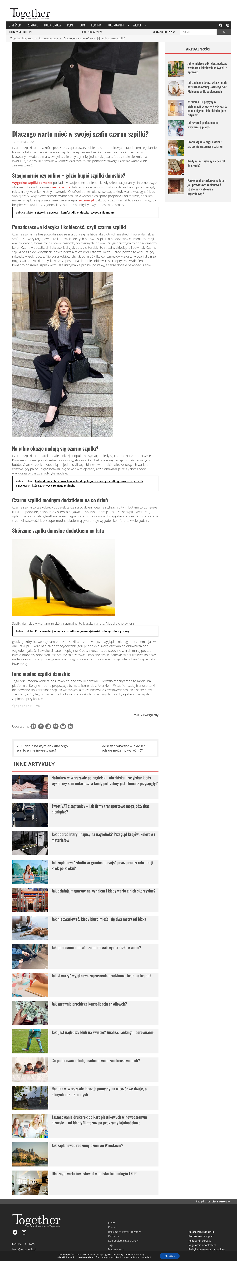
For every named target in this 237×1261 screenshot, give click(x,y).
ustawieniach (144, 1257)
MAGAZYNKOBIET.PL (20, 32)
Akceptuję (170, 1255)
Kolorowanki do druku (201, 1232)
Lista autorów (221, 1201)
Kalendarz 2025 (92, 32)
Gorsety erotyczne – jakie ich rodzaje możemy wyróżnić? (123, 748)
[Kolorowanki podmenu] (129, 25)
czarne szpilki (60, 187)
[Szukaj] (224, 32)
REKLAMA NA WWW (164, 32)
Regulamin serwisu (199, 1240)
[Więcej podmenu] (146, 25)
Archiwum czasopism (201, 1236)
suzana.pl (86, 200)
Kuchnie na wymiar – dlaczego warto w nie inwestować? (42, 748)
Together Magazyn (21, 38)
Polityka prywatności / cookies (206, 1249)
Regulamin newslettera (202, 1245)
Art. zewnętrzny (48, 38)
